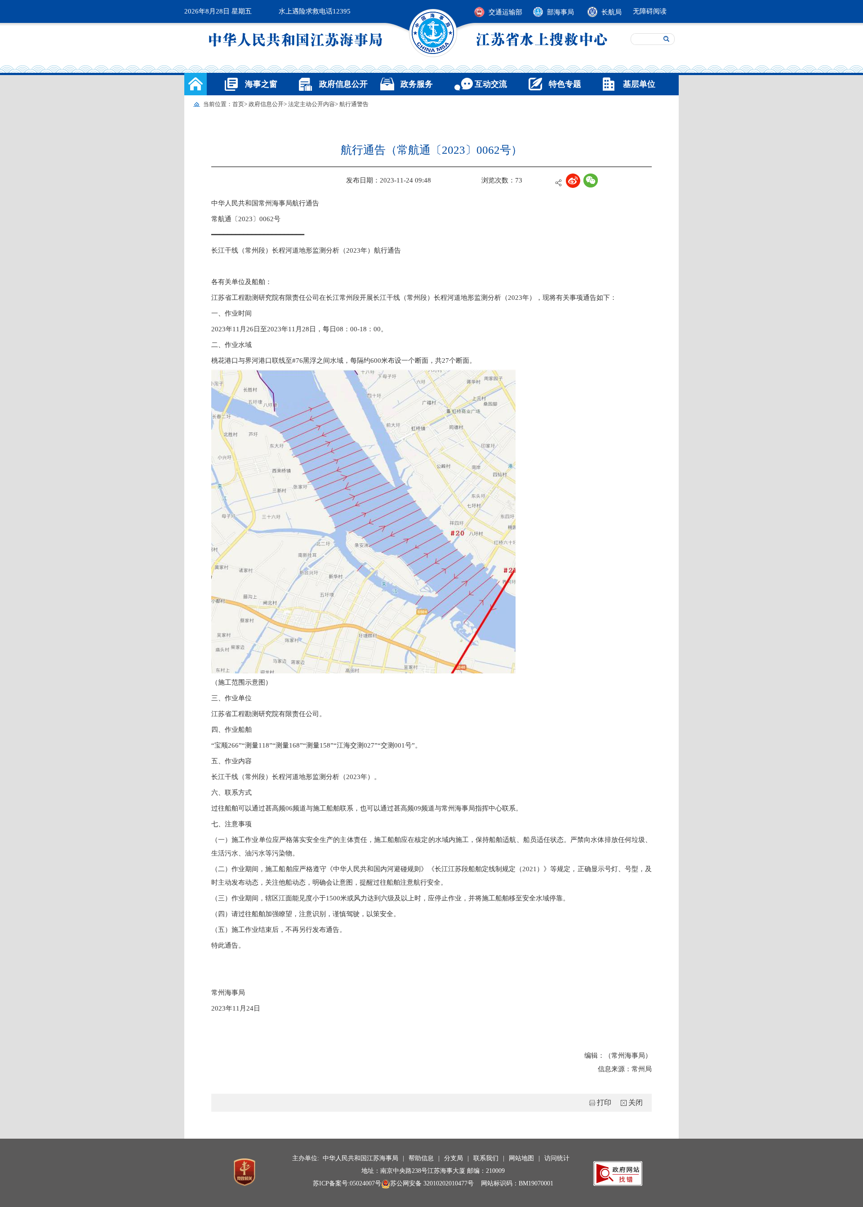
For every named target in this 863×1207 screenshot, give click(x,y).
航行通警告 (354, 104)
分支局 (453, 1158)
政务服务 (416, 84)
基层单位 (639, 84)
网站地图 (521, 1158)
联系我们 (485, 1158)
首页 (238, 104)
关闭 (635, 1102)
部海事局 (560, 12)
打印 (604, 1102)
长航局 (611, 12)
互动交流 (491, 84)
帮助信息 (421, 1158)
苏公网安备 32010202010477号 (432, 1183)
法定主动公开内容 (311, 104)
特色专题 (565, 84)
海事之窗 (261, 84)
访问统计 (556, 1158)
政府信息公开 (343, 84)
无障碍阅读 (650, 11)
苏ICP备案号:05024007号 (347, 1183)
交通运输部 (505, 12)
